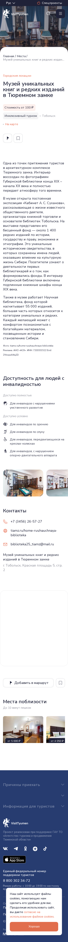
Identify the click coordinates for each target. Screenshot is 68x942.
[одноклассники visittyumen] (25, 848)
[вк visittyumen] (5, 848)
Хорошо (34, 926)
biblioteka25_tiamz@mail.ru (32, 544)
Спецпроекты (52, 3)
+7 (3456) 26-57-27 (26, 521)
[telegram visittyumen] (16, 848)
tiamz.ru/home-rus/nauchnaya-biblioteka (34, 532)
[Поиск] (48, 13)
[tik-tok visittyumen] (45, 848)
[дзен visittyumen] (35, 848)
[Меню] (60, 13)
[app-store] (14, 859)
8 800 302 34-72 (16, 880)
